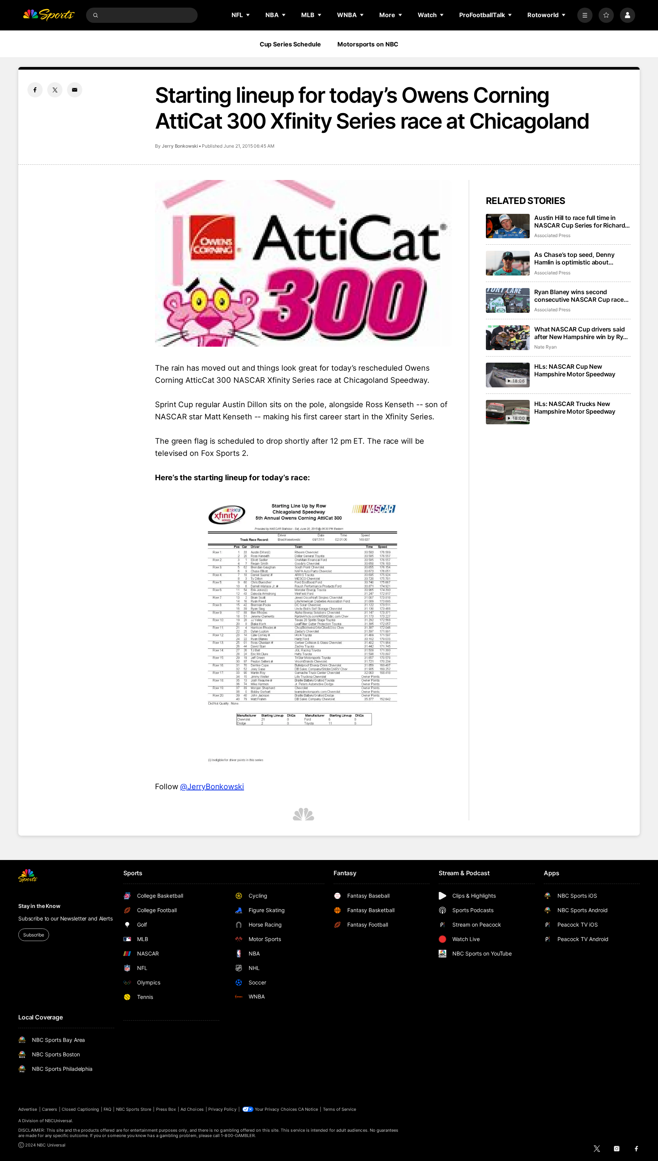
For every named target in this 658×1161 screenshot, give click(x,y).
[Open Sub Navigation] (248, 15)
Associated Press (552, 235)
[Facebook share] (35, 89)
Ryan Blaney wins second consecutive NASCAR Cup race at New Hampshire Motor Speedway (579, 295)
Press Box (166, 1109)
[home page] (49, 15)
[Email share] (74, 89)
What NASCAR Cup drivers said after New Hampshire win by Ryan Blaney (582, 333)
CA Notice (308, 1109)
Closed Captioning (80, 1109)
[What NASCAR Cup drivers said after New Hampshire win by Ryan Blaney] (508, 337)
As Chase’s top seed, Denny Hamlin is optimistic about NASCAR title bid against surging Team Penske (581, 258)
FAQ (107, 1109)
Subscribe (33, 935)
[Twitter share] (54, 89)
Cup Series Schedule (290, 44)
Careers (49, 1109)
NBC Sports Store (134, 1109)
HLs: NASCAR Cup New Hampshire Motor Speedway (574, 370)
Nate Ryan (545, 347)
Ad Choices (192, 1109)
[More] (585, 15)
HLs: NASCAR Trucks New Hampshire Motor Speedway (574, 407)
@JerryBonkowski (212, 786)
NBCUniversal (58, 1120)
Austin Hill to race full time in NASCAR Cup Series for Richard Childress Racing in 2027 (579, 221)
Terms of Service (339, 1109)
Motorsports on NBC (367, 44)
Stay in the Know (39, 906)
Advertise (27, 1109)
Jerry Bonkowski (180, 146)
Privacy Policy (222, 1109)
